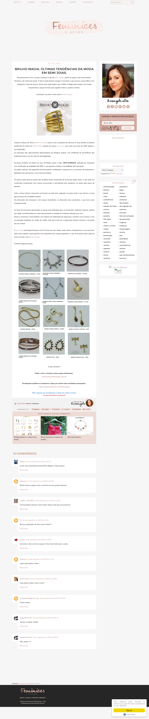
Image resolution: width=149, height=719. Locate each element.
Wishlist (106, 258)
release (123, 242)
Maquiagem (125, 229)
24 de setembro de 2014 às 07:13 (38, 461)
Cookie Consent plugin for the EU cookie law (129, 714)
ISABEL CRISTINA (27, 500)
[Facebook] (36, 410)
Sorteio (106, 252)
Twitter (54, 395)
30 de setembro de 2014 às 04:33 (46, 618)
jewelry (106, 216)
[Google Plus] (120, 107)
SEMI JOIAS (37, 146)
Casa (105, 196)
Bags (122, 190)
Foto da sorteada (127, 216)
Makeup (123, 226)
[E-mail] (128, 107)
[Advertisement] (74, 55)
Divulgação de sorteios (126, 207)
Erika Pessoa (25, 578)
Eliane (22, 539)
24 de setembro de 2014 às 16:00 (47, 500)
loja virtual (60, 146)
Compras (123, 200)
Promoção (107, 235)
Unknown (23, 481)
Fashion (106, 213)
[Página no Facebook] (112, 107)
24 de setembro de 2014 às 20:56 (36, 520)
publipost (124, 239)
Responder (24, 470)
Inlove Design (39, 703)
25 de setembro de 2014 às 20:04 (38, 539)
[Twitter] (46, 410)
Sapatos (106, 248)
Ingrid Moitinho (26, 618)
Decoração (124, 203)
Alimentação (108, 187)
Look (105, 222)
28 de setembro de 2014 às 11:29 (41, 559)
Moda (59, 2)
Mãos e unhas (109, 226)
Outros (122, 232)
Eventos (123, 213)
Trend (105, 255)
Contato (88, 2)
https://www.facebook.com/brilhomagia (54, 387)
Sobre (31, 2)
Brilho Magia (59, 77)
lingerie (123, 222)
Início (17, 2)
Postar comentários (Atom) (29, 683)
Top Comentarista (127, 255)
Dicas (105, 203)
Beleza (45, 2)
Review (106, 245)
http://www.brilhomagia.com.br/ (54, 377)
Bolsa (105, 193)
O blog (27, 698)
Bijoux (28, 403)
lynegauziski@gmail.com (29, 598)
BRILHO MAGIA (41, 143)
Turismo (123, 258)
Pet (121, 235)
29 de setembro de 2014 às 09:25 (53, 598)
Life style (107, 219)
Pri (21, 520)
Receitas (106, 239)
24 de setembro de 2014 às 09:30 (41, 481)
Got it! (129, 710)
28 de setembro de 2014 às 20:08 (44, 578)
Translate (118, 173)
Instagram (62, 395)
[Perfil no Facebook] (108, 107)
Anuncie (42, 698)
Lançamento (125, 219)
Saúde (72, 2)
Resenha (106, 242)
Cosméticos (108, 200)
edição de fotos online (110, 207)
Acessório (124, 187)
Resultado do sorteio (125, 246)
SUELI (22, 461)
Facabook (47, 395)
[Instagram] (116, 107)
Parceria (35, 403)
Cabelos (123, 196)
